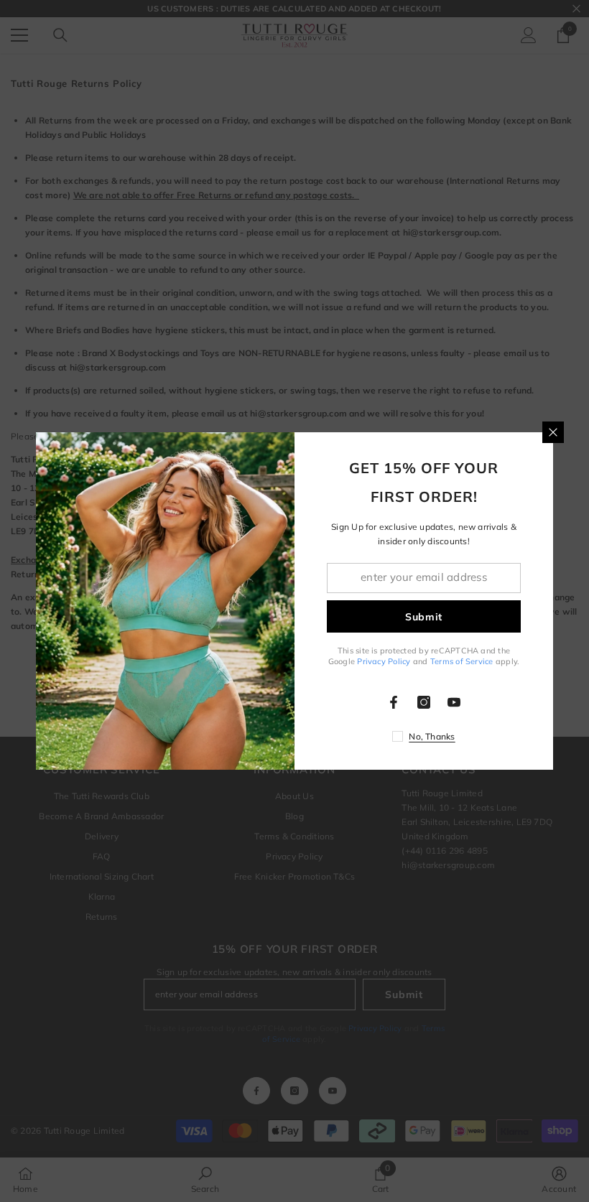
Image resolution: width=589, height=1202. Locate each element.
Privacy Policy (383, 661)
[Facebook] (394, 702)
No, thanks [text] (432, 736)
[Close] (553, 432)
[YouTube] (454, 702)
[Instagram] (424, 702)
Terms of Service (461, 661)
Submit (423, 616)
